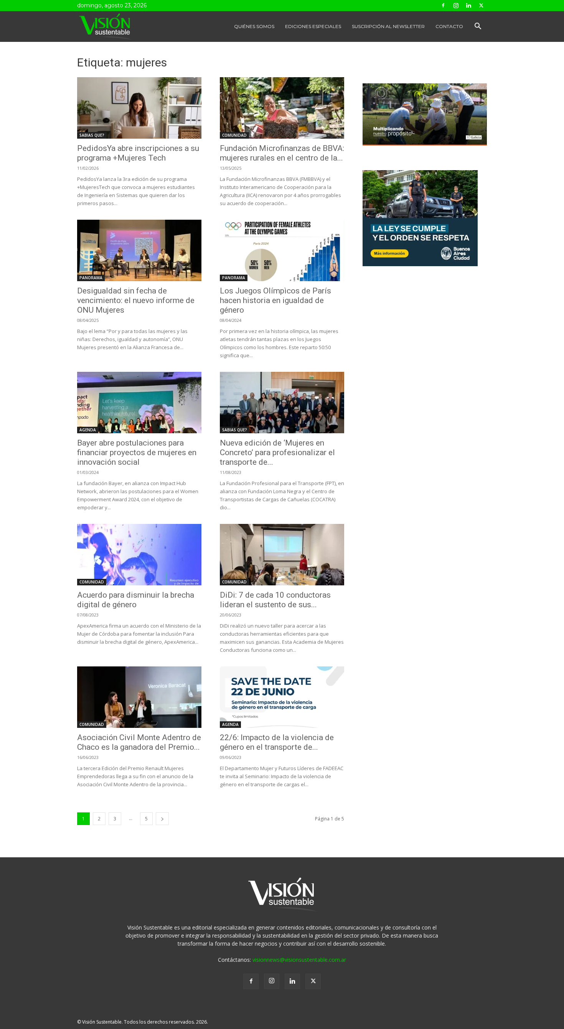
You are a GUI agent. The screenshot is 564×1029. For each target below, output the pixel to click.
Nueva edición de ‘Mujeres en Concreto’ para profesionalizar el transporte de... (277, 452)
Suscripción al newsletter (388, 26)
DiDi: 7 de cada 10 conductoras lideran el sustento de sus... (275, 599)
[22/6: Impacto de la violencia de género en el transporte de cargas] (282, 697)
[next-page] (162, 818)
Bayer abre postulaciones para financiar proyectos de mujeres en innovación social (136, 452)
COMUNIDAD (234, 135)
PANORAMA (90, 277)
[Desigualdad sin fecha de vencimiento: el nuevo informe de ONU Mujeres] (139, 250)
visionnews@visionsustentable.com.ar (299, 959)
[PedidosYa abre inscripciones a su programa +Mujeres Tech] (139, 108)
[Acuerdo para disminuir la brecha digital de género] (139, 554)
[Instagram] (456, 5)
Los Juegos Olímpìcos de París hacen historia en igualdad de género (275, 300)
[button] (477, 27)
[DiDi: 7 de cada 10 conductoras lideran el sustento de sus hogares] (282, 554)
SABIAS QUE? (91, 135)
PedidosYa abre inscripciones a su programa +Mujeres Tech (138, 153)
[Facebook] (443, 5)
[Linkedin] (468, 5)
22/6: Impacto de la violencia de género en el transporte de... (277, 742)
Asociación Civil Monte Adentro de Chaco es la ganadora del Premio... (139, 742)
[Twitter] (481, 5)
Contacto (449, 26)
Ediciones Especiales (313, 26)
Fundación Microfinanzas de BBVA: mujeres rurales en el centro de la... (282, 153)
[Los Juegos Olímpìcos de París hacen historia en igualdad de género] (282, 250)
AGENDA (87, 429)
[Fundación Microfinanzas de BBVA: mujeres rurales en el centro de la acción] (282, 108)
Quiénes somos (254, 26)
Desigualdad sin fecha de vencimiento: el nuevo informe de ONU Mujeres (136, 300)
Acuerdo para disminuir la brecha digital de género (135, 599)
